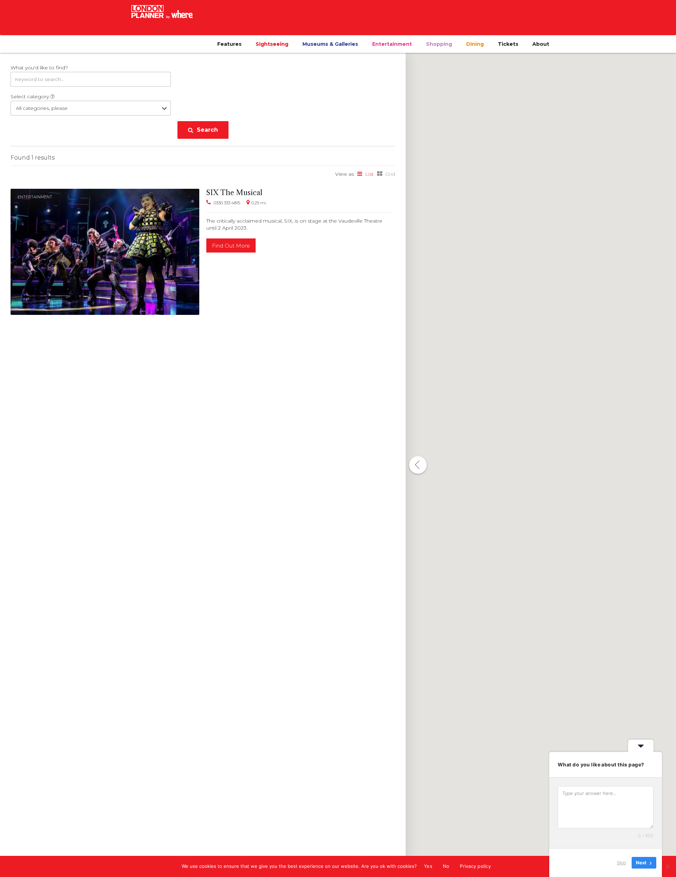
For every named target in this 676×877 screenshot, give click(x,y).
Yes (428, 866)
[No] (667, 866)
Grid (390, 174)
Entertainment (392, 44)
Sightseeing (272, 44)
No (446, 866)
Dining (475, 44)
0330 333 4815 (227, 202)
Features (229, 44)
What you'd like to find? (39, 67)
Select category (30, 96)
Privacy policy (475, 866)
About (540, 44)
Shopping (439, 44)
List (369, 174)
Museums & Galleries (330, 44)
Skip (621, 862)
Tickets (508, 44)
